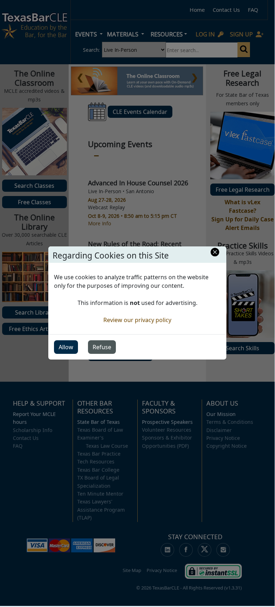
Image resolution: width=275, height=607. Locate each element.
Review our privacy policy (137, 320)
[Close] (215, 252)
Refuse (102, 347)
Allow (66, 347)
